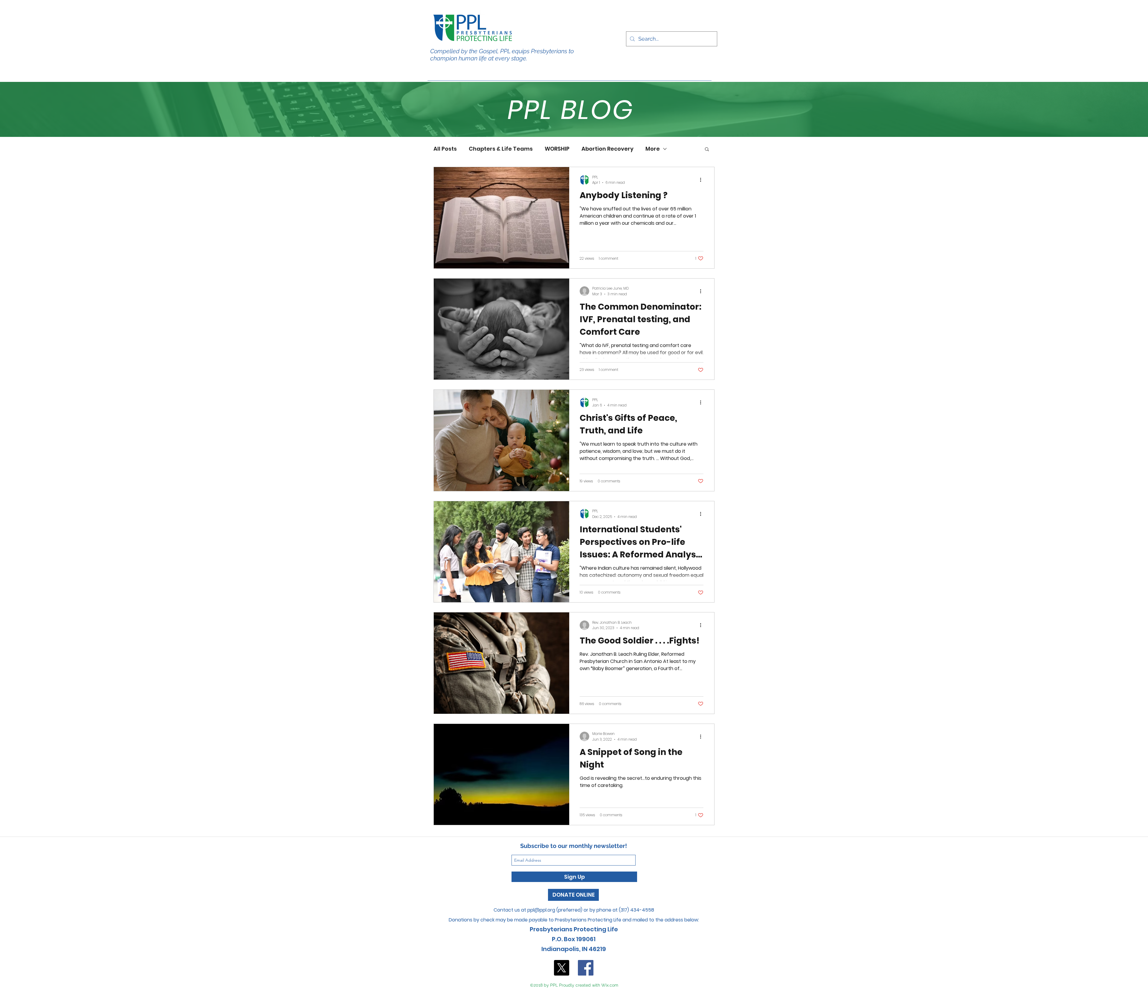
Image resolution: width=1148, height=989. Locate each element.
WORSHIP (557, 149)
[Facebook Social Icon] (585, 968)
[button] (707, 149)
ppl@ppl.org (541, 910)
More (652, 149)
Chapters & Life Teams (501, 149)
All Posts (445, 149)
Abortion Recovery (607, 149)
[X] (561, 968)
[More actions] (702, 180)
